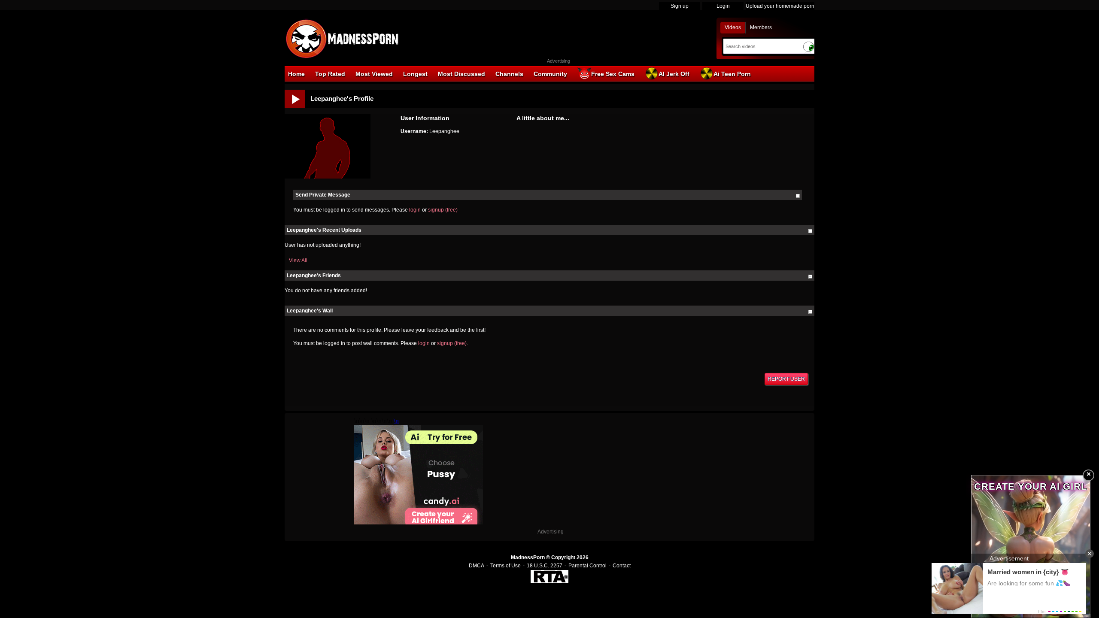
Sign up (680, 6)
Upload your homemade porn (780, 6)
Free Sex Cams (613, 73)
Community (550, 73)
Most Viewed (374, 73)
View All (298, 261)
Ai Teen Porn (732, 73)
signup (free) (443, 210)
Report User (786, 379)
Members (761, 27)
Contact (622, 566)
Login (723, 6)
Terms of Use (505, 566)
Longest (415, 73)
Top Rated (330, 73)
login (415, 210)
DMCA (476, 566)
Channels (509, 73)
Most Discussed (461, 73)
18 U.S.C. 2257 (544, 566)
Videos (733, 27)
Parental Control (587, 566)
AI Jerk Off (674, 73)
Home (296, 73)
